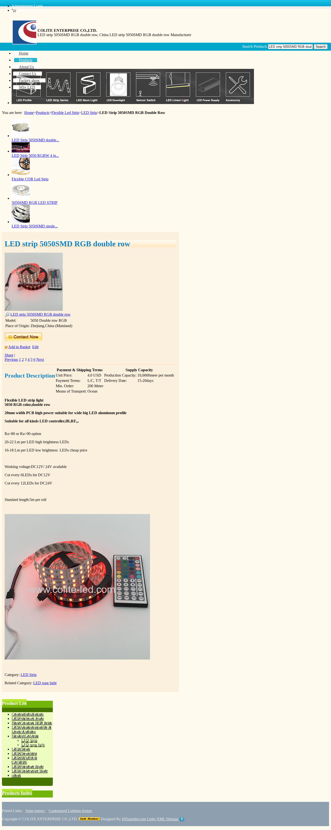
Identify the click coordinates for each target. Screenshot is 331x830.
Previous (11, 359)
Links (152, 819)
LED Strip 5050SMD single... (35, 226)
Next (40, 359)
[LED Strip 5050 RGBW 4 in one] (21, 151)
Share (9, 355)
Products (42, 113)
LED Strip (89, 113)
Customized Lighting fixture (71, 811)
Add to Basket (19, 347)
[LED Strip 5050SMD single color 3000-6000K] (21, 222)
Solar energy (35, 811)
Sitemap (172, 819)
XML (161, 819)
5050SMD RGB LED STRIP (34, 203)
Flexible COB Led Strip (30, 179)
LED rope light (44, 683)
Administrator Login (27, 6)
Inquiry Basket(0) (30, 10)
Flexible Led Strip (65, 113)
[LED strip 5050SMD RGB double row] (34, 309)
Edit (35, 347)
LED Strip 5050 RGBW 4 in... (35, 155)
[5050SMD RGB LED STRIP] (21, 198)
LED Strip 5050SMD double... (35, 140)
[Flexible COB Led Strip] (21, 175)
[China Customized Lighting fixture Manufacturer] (24, 43)
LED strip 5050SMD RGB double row (40, 314)
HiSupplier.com (134, 819)
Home (29, 113)
